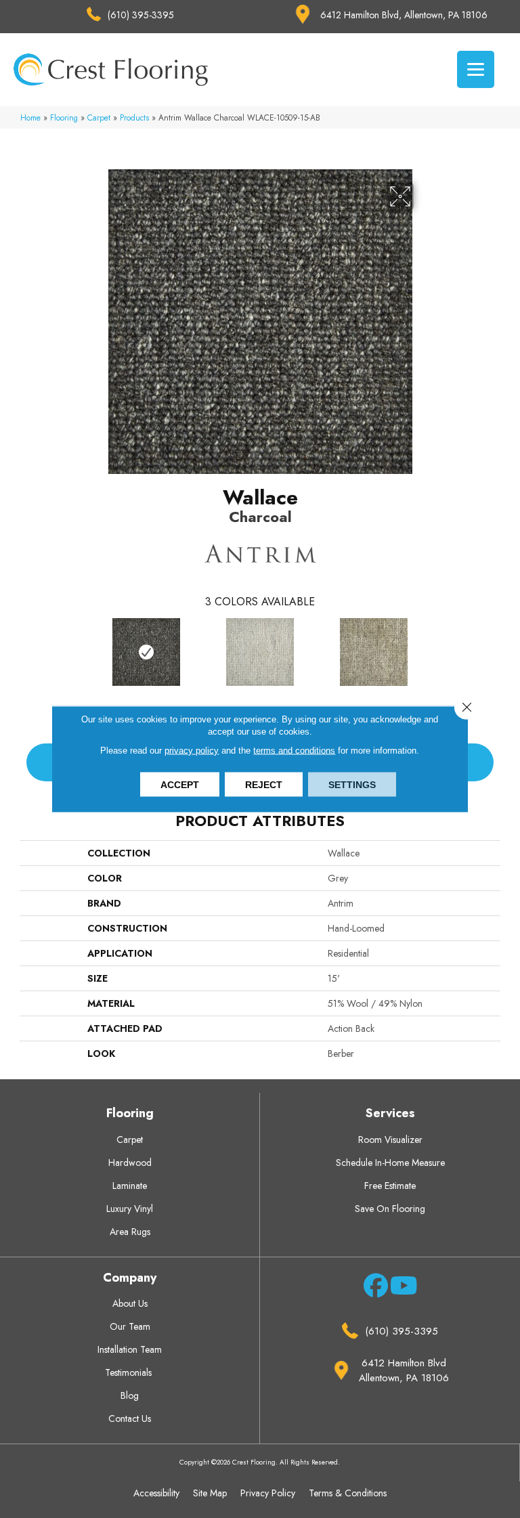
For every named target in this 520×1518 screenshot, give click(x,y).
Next (493, 649)
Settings (352, 784)
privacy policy (192, 750)
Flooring (64, 117)
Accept (179, 784)
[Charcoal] (146, 652)
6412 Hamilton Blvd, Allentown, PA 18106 (404, 15)
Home (30, 117)
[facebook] (373, 1288)
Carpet (98, 117)
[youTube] (400, 1288)
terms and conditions (294, 750)
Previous (26, 649)
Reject (263, 784)
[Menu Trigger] (475, 69)
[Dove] (374, 652)
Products (134, 117)
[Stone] (260, 652)
